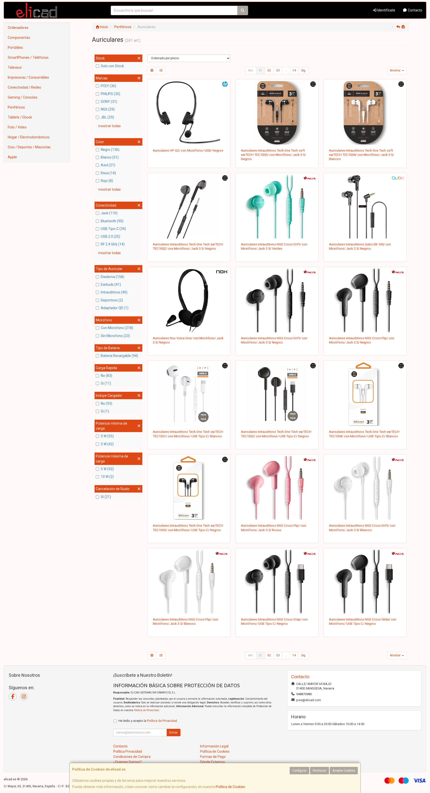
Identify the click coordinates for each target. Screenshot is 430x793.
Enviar (173, 732)
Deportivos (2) (112, 300)
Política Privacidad (127, 751)
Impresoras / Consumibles (28, 77)
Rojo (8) (107, 181)
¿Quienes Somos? (127, 762)
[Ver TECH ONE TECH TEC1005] (277, 113)
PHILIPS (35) (110, 94)
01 (260, 70)
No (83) (106, 376)
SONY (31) (109, 102)
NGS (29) (108, 109)
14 (294, 70)
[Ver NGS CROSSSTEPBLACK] (277, 582)
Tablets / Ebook (20, 117)
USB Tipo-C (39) (113, 229)
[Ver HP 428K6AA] (189, 113)
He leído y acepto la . (148, 721)
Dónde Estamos (212, 762)
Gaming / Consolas (22, 97)
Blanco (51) (110, 157)
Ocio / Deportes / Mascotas (29, 147)
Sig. (303, 70)
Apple (12, 157)
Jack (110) (109, 213)
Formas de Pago (213, 757)
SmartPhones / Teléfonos (28, 57)
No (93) (106, 403)
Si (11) (106, 383)
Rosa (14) (108, 173)
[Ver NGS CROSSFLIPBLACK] (365, 300)
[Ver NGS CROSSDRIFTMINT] (277, 206)
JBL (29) (107, 117)
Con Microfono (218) (117, 328)
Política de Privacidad (146, 710)
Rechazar (319, 770)
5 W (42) (107, 444)
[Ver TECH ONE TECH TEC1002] (189, 206)
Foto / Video (17, 127)
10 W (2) (107, 477)
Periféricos (16, 107)
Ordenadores (18, 28)
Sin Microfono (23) (115, 336)
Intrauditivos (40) (114, 292)
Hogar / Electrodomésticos (29, 137)
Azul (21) (108, 165)
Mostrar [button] (395, 70)
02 (269, 70)
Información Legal (214, 746)
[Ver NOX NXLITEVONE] (189, 300)
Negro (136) (110, 150)
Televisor (15, 67)
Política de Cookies (230, 787)
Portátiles (15, 48)
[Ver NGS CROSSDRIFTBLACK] (277, 300)
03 (278, 70)
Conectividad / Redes (24, 87)
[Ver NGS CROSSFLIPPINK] (277, 488)
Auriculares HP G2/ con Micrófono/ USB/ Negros (188, 150)
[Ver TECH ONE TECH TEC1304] (365, 394)
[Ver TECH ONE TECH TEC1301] (189, 394)
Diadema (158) (112, 277)
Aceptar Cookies (343, 770)
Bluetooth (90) (112, 221)
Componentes (19, 38)
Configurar (299, 770)
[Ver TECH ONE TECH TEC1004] (365, 113)
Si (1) (105, 411)
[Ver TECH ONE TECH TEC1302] (277, 394)
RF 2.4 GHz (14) (113, 244)
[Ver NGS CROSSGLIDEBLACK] (365, 582)
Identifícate (385, 10)
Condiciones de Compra (132, 757)
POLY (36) (108, 86)
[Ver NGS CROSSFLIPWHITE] (189, 582)
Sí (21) (106, 497)
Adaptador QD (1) (114, 308)
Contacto (414, 10)
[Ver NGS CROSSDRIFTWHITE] (365, 488)
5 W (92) (107, 469)
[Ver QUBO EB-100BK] (365, 206)
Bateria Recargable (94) (119, 356)
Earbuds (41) (111, 284)
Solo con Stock (112, 66)
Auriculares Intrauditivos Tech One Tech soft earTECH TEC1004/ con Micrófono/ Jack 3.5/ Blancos (361, 155)
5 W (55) (107, 436)
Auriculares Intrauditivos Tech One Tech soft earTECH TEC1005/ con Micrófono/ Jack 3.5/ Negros (273, 155)
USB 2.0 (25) (110, 236)
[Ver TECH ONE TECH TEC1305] (189, 488)
